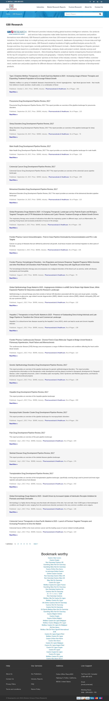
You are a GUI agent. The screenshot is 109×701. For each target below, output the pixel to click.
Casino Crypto (54, 560)
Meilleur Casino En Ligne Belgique (54, 620)
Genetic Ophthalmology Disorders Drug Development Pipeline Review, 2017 (38, 365)
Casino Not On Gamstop (54, 607)
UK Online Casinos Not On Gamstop (54, 602)
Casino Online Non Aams (54, 569)
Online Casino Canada (54, 573)
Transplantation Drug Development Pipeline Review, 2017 (31, 473)
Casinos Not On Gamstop (54, 591)
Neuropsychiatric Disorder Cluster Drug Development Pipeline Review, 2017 (38, 412)
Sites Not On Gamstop (54, 580)
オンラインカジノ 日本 (54, 594)
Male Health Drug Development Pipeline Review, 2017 (30, 146)
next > (36, 544)
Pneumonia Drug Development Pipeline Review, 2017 (29, 101)
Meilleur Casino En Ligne (54, 600)
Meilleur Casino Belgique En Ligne (54, 623)
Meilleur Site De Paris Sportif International (54, 629)
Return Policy (35, 689)
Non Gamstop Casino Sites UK (54, 576)
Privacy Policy (11, 684)
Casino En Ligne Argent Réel (54, 634)
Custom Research (75, 7)
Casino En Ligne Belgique (54, 643)
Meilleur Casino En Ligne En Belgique (54, 625)
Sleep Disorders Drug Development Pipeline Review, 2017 (31, 124)
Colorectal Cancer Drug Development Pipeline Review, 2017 (32, 167)
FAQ (32, 684)
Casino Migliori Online (54, 614)
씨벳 (54, 632)
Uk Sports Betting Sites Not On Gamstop (54, 609)
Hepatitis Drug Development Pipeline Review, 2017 (28, 392)
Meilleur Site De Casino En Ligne (54, 598)
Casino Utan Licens (54, 558)
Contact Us (99, 7)
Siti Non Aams (54, 627)
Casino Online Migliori (54, 618)
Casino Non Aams (55, 641)
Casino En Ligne (54, 582)
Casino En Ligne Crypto (54, 647)
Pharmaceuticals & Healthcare (56, 89)
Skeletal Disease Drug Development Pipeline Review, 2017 (31, 453)
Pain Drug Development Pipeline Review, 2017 (27, 433)
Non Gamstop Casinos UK (54, 562)
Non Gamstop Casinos (54, 596)
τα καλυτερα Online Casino (55, 571)
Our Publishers (36, 674)
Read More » (13, 92)
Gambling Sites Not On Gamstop (55, 564)
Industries (40, 7)
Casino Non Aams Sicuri (54, 658)
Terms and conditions (13, 689)
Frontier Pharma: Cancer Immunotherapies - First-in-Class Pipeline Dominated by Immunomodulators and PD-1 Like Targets (53, 238)
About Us (88, 7)
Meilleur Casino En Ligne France (55, 585)
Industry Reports (37, 679)
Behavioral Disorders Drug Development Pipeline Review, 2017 (33, 189)
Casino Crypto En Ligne (54, 652)
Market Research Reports (56, 7)
